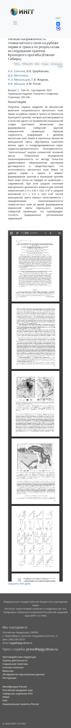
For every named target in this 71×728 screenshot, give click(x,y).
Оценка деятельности (14, 660)
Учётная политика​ (12, 667)
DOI (60, 66)
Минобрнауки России (14, 686)
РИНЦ (17, 64)
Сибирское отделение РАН (17, 693)
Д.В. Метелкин (18, 75)
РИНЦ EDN (27, 64)
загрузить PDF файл (19, 583)
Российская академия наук (17, 690)
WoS (37, 64)
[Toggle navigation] (15, 23)
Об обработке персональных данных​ (23, 674)
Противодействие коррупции (19, 657)
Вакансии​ (7, 670)
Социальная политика (15, 663)
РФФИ (5, 697)
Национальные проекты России (20, 704)
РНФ (4, 700)
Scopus (45, 64)
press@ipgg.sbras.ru (42, 649)
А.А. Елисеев (16, 71)
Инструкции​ (9, 677)
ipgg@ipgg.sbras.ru (21, 642)
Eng (58, 18)
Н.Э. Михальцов (19, 79)
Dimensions (56, 64)
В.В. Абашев (16, 84)
